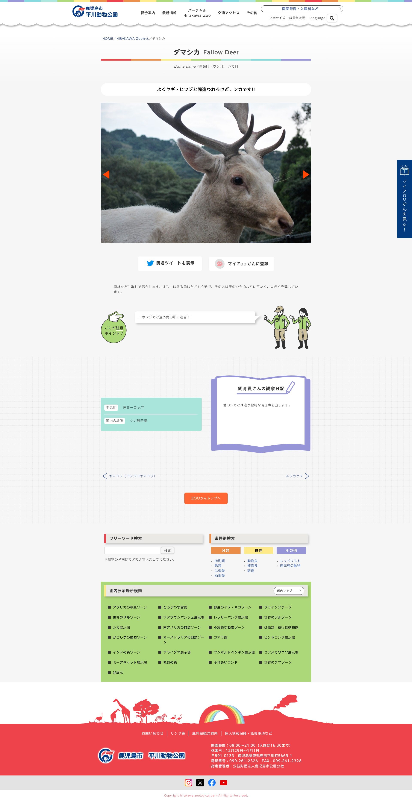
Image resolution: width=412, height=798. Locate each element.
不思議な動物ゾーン (229, 627)
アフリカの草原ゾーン (130, 607)
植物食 (252, 565)
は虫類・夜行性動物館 (281, 627)
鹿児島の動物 (290, 565)
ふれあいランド (226, 662)
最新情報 (169, 13)
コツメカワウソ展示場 (281, 652)
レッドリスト (290, 561)
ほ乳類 (220, 561)
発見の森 (170, 662)
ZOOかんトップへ (206, 498)
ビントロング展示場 (279, 637)
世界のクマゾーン (278, 662)
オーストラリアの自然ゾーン (183, 640)
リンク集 (178, 733)
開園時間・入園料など (300, 9)
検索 (167, 550)
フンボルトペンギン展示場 (234, 652)
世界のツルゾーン (278, 617)
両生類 (220, 575)
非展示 (118, 672)
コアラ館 (220, 637)
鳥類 (218, 565)
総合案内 (148, 13)
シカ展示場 (121, 627)
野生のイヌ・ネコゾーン (232, 607)
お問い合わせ (153, 733)
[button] (306, 174)
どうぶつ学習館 (175, 607)
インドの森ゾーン (126, 652)
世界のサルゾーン (126, 617)
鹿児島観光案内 (205, 733)
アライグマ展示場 (177, 652)
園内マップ (284, 590)
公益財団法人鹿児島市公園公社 (258, 766)
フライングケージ (278, 607)
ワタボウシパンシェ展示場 (183, 617)
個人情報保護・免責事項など (248, 733)
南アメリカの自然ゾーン (182, 627)
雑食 (250, 570)
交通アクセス (229, 13)
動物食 (252, 561)
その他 (252, 13)
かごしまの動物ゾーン (130, 637)
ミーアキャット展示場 (130, 662)
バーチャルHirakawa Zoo (197, 13)
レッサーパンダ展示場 (231, 617)
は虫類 (220, 570)
